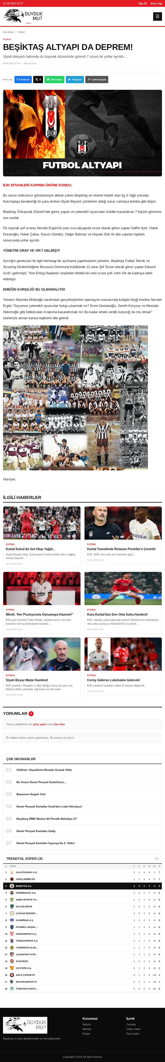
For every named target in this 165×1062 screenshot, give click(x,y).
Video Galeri (133, 1029)
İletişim (86, 1024)
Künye (86, 1033)
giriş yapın (40, 724)
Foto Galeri (132, 1033)
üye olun (59, 724)
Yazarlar (131, 1024)
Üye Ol (143, 3)
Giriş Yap (156, 3)
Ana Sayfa (8, 32)
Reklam (86, 1029)
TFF (157, 859)
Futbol (21, 32)
